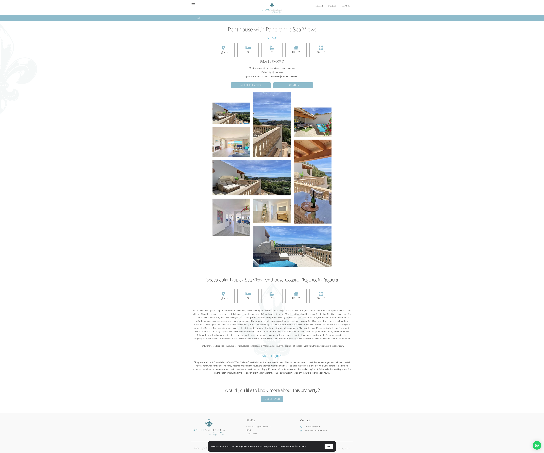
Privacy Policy (344, 448)
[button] (537, 445)
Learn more (300, 446)
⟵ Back (196, 18)
